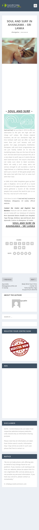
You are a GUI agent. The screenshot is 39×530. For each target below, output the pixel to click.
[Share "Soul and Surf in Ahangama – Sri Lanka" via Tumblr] (19, 243)
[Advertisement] (19, 87)
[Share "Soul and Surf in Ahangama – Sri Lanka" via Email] (19, 248)
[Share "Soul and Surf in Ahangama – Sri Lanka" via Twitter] (11, 243)
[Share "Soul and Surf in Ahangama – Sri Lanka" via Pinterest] (24, 243)
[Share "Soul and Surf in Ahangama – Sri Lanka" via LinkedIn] (28, 243)
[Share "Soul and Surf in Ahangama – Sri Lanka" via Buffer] (32, 243)
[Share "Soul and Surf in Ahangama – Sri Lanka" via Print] (24, 248)
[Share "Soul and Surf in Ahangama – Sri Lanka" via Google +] (15, 243)
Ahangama (15, 32)
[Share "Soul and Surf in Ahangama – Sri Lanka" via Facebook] (7, 243)
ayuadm (23, 301)
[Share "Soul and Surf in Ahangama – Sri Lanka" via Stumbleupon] (15, 248)
